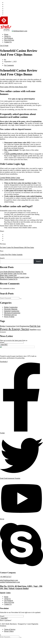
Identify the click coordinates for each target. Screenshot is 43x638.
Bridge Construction (11, 307)
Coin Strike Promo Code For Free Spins (13, 273)
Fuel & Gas (35, 326)
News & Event (9, 40)
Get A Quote (4, 45)
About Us (7, 36)
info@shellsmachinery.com (9, 580)
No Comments (9, 65)
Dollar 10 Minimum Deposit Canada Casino (14, 277)
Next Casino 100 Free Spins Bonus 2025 (13, 87)
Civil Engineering (22, 326)
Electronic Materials (10, 309)
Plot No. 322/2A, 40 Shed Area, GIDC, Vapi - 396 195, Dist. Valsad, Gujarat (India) (21, 587)
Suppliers (33, 329)
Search (2, 258)
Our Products (8, 38)
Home (6, 34)
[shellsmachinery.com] (17, 24)
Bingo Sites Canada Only (8, 275)
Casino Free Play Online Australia (11, 254)
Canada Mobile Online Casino (10, 177)
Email (2, 342)
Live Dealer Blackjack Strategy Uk (11, 272)
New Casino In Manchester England (12, 179)
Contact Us (8, 42)
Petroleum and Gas (10, 315)
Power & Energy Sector (14, 329)
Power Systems (9, 316)
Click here (15, 620)
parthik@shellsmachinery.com (10, 582)
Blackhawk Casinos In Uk (8, 279)
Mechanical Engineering (12, 313)
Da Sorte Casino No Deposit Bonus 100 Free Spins (17, 247)
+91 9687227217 (5, 577)
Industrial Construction (11, 311)
